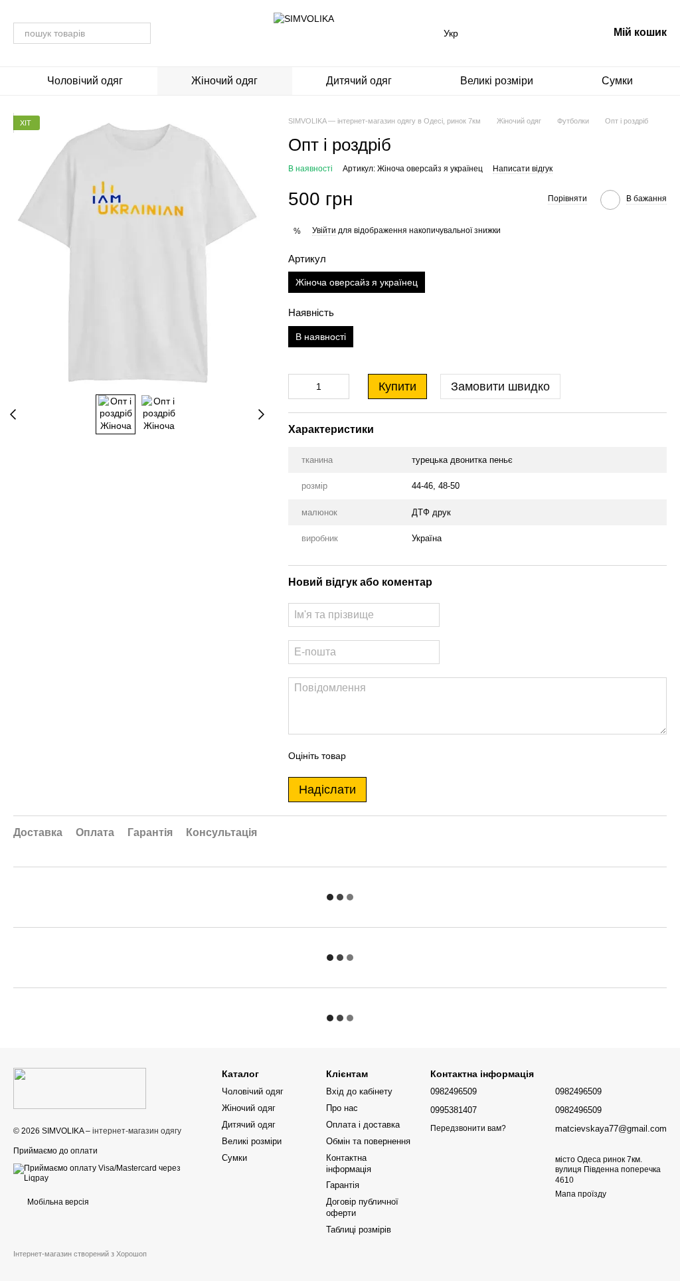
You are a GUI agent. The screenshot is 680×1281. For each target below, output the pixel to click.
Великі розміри (496, 80)
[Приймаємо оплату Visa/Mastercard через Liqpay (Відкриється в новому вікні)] (107, 1172)
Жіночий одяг (224, 80)
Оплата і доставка (363, 1125)
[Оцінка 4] (431, 756)
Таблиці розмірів (358, 1230)
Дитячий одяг (359, 80)
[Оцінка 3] (410, 756)
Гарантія (342, 1185)
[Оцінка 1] (368, 756)
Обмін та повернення (368, 1141)
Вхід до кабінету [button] (359, 1091)
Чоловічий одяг (85, 80)
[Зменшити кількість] (298, 386)
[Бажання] (528, 33)
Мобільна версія (57, 1202)
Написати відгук (522, 168)
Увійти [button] (324, 230)
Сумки (617, 80)
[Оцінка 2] (389, 756)
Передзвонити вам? (468, 1128)
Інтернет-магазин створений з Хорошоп (80, 1254)
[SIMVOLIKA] (79, 1087)
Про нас (342, 1108)
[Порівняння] (494, 33)
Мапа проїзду (580, 1194)
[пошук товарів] (140, 33)
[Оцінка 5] (453, 756)
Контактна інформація (348, 1163)
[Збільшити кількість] (339, 386)
